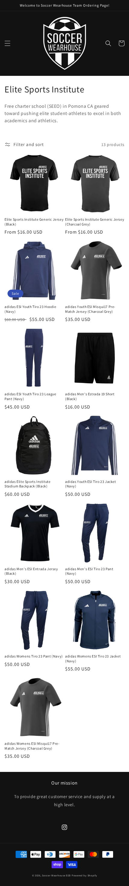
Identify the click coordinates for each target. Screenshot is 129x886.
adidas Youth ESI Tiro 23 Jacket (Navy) (90, 484)
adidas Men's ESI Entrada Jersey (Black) (31, 571)
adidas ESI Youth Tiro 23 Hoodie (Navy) (30, 309)
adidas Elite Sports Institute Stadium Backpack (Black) (27, 484)
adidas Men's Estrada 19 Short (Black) (89, 396)
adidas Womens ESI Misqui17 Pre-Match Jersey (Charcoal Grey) (32, 746)
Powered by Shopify (84, 875)
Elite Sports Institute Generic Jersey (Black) (34, 221)
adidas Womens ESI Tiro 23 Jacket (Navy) (93, 658)
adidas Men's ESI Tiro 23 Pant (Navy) (89, 571)
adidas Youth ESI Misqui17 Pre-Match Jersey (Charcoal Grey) (90, 309)
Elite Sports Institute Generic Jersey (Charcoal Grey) (94, 221)
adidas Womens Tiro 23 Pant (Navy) (33, 656)
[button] (7, 43)
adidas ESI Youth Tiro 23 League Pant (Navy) (30, 396)
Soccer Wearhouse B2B (56, 875)
